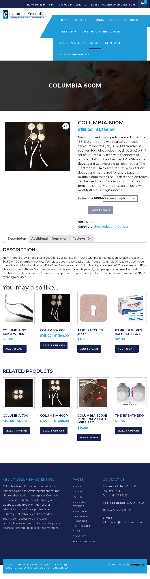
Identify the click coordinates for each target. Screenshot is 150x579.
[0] (143, 4)
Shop (95, 43)
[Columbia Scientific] (25, 14)
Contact (113, 43)
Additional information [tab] (49, 238)
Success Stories (123, 20)
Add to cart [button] (14, 348)
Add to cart (101, 209)
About (81, 20)
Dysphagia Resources (101, 31)
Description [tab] (17, 238)
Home (65, 20)
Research (68, 31)
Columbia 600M (90, 198)
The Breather (72, 43)
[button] (65, 126)
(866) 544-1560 (44, 4)
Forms (98, 20)
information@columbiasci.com (115, 4)
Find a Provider (74, 54)
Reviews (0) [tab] (81, 238)
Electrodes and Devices (111, 226)
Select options (54, 345)
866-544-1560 (135, 503)
